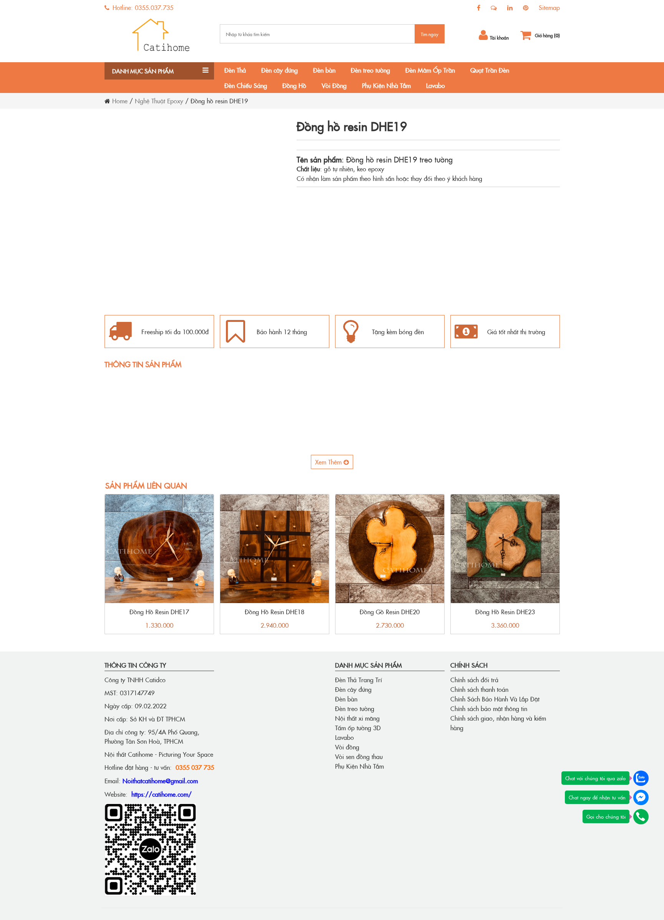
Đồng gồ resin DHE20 (390, 611)
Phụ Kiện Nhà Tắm (386, 85)
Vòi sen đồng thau (359, 756)
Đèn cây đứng (279, 70)
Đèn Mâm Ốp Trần (430, 70)
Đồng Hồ (294, 85)
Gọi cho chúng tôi (606, 816)
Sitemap (549, 7)
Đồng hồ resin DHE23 (505, 611)
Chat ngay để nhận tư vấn (597, 797)
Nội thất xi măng (357, 718)
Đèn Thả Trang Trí (358, 679)
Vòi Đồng (334, 85)
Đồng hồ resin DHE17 (159, 611)
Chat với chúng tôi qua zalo (595, 777)
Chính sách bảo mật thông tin (488, 708)
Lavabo (435, 85)
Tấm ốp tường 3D (358, 727)
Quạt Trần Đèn (489, 70)
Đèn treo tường (370, 70)
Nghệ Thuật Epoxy (159, 100)
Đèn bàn (324, 70)
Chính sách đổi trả (474, 679)
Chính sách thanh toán (479, 689)
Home (120, 100)
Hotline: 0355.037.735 (142, 7)
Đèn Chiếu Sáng (245, 85)
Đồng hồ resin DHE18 (274, 611)
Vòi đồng (347, 747)
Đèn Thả (235, 70)
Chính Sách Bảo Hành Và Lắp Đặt (495, 699)
